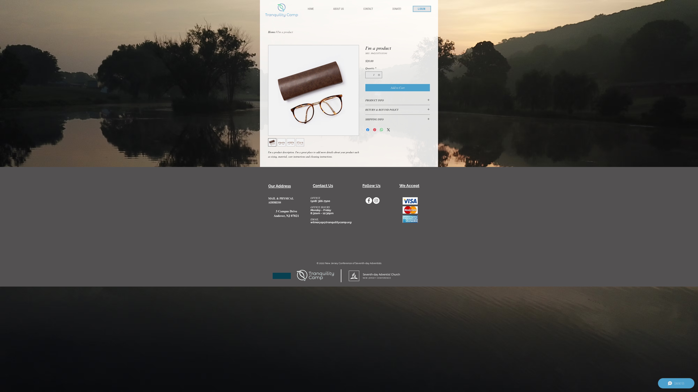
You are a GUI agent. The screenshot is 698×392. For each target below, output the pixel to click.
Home (271, 32)
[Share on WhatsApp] (381, 130)
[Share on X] (388, 130)
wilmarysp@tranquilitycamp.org (331, 222)
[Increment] (379, 75)
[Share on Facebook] (368, 130)
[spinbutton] (373, 75)
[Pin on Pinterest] (374, 130)
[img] (410, 201)
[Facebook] (369, 200)
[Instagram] (376, 200)
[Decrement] (368, 75)
